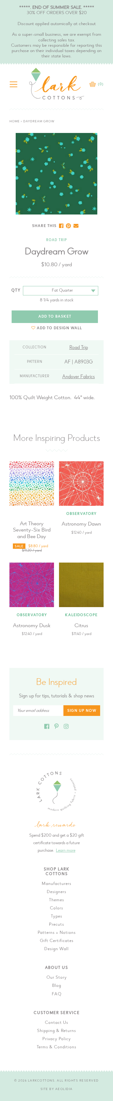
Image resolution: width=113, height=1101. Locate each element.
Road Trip (56, 240)
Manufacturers (56, 884)
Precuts (56, 925)
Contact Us (56, 1023)
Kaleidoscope (81, 615)
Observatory (81, 514)
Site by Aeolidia (56, 1089)
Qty (16, 290)
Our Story (56, 978)
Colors (56, 908)
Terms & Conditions (56, 1047)
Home (14, 121)
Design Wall (56, 949)
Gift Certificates (56, 941)
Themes (56, 900)
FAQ (57, 994)
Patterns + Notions (57, 933)
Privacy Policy (56, 1039)
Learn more (65, 851)
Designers (56, 892)
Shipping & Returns (56, 1031)
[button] (56, 328)
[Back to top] (103, 868)
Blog (56, 986)
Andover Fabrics (78, 376)
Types (56, 916)
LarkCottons (41, 1080)
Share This (44, 226)
